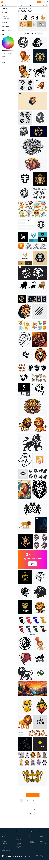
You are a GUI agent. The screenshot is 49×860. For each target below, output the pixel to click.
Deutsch (41, 839)
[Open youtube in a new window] (25, 856)
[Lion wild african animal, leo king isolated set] (37, 733)
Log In (43, 1)
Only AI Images (6, 16)
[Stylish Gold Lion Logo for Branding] (25, 577)
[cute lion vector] (40, 607)
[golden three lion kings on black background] (40, 56)
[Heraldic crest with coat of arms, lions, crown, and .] (32, 508)
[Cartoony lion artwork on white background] (25, 71)
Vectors (5, 2)
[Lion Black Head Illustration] (23, 42)
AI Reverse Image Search (5, 846)
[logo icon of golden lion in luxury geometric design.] (25, 607)
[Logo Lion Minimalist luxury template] (23, 474)
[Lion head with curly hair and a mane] (32, 147)
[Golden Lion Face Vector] (22, 299)
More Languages (42, 843)
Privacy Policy (37, 856)
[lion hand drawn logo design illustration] (26, 85)
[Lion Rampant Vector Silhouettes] (32, 625)
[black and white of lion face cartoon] (39, 489)
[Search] (43, 5)
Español (41, 836)
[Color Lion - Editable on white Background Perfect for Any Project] (41, 85)
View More (41, 24)
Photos (11, 2)
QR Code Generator (6, 850)
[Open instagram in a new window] (15, 856)
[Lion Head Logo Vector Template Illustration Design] (32, 273)
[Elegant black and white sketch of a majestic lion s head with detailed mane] (24, 339)
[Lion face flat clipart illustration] (32, 406)
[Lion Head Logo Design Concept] (38, 237)
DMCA (17, 837)
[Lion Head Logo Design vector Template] (24, 389)
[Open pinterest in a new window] (19, 856)
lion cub (29, 229)
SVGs (22, 33)
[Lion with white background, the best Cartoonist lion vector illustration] (26, 525)
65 (39, 800)
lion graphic (21, 734)
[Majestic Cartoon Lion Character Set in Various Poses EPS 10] (22, 368)
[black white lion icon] (25, 673)
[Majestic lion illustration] (25, 424)
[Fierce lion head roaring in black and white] (24, 377)
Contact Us (31, 836)
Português (41, 838)
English (40, 834)
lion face (30, 226)
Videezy (3, 838)
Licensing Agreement (18, 835)
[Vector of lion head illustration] (41, 525)
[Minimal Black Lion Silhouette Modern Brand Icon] (40, 744)
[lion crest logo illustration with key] (32, 776)
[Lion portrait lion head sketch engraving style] (23, 131)
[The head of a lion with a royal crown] (25, 118)
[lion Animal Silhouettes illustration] (32, 442)
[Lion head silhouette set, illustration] (38, 474)
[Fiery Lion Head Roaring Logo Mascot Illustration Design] (21, 246)
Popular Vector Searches (18, 841)
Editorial (23, 2)
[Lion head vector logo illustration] (40, 541)
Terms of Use (31, 856)
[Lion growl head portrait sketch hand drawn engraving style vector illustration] (38, 42)
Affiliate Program (19, 839)
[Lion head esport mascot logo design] (39, 339)
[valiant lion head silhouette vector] (39, 389)
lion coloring (22, 226)
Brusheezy (4, 834)
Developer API (5, 843)
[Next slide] (45, 33)
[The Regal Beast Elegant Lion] (40, 179)
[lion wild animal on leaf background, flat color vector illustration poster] (24, 489)
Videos (17, 2)
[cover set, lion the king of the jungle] (37, 299)
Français (41, 841)
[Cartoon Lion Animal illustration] (40, 424)
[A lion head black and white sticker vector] (40, 118)
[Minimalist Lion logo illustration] (40, 258)
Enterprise (4, 839)
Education (4, 841)
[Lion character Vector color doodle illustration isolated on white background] (26, 705)
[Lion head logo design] (25, 592)
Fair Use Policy (43, 856)
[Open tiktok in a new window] (21, 856)
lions (20, 730)
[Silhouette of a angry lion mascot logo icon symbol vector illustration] (41, 225)
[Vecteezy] (2, 2)
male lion (21, 732)
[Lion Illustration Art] (25, 56)
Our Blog (31, 839)
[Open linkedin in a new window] (17, 856)
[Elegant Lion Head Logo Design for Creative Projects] (25, 355)
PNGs (28, 33)
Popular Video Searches (18, 847)
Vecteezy (3, 836)
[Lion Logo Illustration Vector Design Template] (25, 179)
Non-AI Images (6, 18)
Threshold (4, 56)
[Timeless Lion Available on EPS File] (25, 722)
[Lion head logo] (25, 643)
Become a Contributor (31, 842)
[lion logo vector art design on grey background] (40, 722)
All (3, 15)
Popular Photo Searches (18, 844)
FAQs (30, 834)
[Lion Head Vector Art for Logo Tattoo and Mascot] (24, 311)
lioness (20, 735)
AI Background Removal (5, 848)
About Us (31, 838)
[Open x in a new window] (23, 856)
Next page (32, 794)
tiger (29, 220)
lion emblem (22, 229)
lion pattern (21, 223)
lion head (41, 33)
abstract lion (22, 220)
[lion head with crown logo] (25, 541)
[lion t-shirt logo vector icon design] (32, 101)
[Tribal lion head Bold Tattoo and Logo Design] (40, 577)
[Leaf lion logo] (40, 673)
